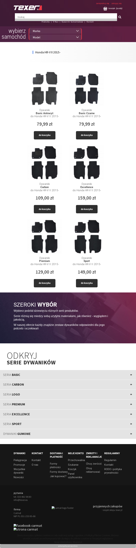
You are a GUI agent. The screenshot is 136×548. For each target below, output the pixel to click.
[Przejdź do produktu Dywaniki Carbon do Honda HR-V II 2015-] (45, 162)
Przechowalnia (76, 460)
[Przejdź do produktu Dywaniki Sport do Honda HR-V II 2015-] (87, 236)
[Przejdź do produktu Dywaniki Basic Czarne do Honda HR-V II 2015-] (87, 89)
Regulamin (110, 460)
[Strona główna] (28, 7)
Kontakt (36, 460)
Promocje (19, 464)
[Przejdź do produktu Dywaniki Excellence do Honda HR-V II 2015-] (87, 162)
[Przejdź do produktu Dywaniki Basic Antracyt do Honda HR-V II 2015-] (45, 89)
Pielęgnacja (20, 460)
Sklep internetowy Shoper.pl (68, 542)
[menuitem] (47, 22)
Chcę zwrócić (94, 463)
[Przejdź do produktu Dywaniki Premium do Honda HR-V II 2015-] (45, 236)
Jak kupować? (58, 476)
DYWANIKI (17, 434)
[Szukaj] (119, 17)
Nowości (19, 477)
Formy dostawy (59, 471)
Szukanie (73, 464)
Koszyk (72, 469)
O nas (35, 464)
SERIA (11, 375)
